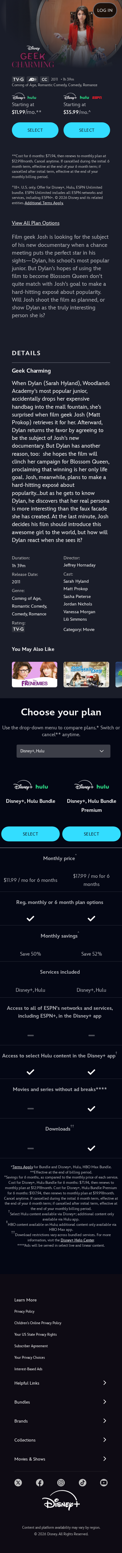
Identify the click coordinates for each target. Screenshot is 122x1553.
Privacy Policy (24, 1312)
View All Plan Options (35, 223)
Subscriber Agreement (31, 1346)
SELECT (35, 130)
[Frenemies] (35, 674)
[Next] (111, 673)
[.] (18, 1482)
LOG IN (105, 10)
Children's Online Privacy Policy (37, 1323)
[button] (61, 1383)
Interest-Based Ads (28, 1369)
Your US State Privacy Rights (35, 1335)
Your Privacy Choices (29, 1358)
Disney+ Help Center (77, 1240)
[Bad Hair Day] (86, 674)
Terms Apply (23, 1167)
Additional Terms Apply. (44, 203)
